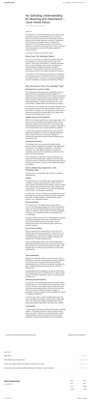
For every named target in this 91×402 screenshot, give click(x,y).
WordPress (85, 398)
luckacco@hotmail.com (34, 25)
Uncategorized (42, 25)
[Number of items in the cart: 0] (85, 2)
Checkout (68, 2)
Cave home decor (9, 2)
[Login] (82, 2)
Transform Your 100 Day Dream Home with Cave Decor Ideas (21, 334)
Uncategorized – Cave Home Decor (76, 334)
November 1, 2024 (83, 359)
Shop (80, 2)
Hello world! (7, 356)
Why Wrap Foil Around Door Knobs (14, 360)
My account (75, 2)
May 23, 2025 (84, 355)
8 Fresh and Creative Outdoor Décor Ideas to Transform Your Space (24, 364)
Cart (64, 2)
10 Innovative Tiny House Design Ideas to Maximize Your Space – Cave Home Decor (29, 368)
